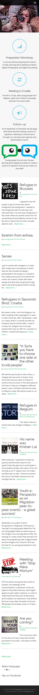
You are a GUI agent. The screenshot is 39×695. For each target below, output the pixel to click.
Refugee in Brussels (28, 187)
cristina (6, 369)
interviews (23, 369)
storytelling (28, 417)
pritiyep (22, 452)
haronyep (23, 194)
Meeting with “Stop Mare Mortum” (27, 565)
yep (21, 196)
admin (6, 517)
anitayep (6, 307)
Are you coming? (26, 620)
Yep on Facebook (11, 675)
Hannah (22, 628)
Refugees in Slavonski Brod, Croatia (19, 301)
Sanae (7, 256)
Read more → (19, 224)
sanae (6, 260)
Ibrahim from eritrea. (17, 235)
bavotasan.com (29, 691)
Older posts (6, 656)
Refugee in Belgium (28, 407)
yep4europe (19, 689)
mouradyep (7, 239)
